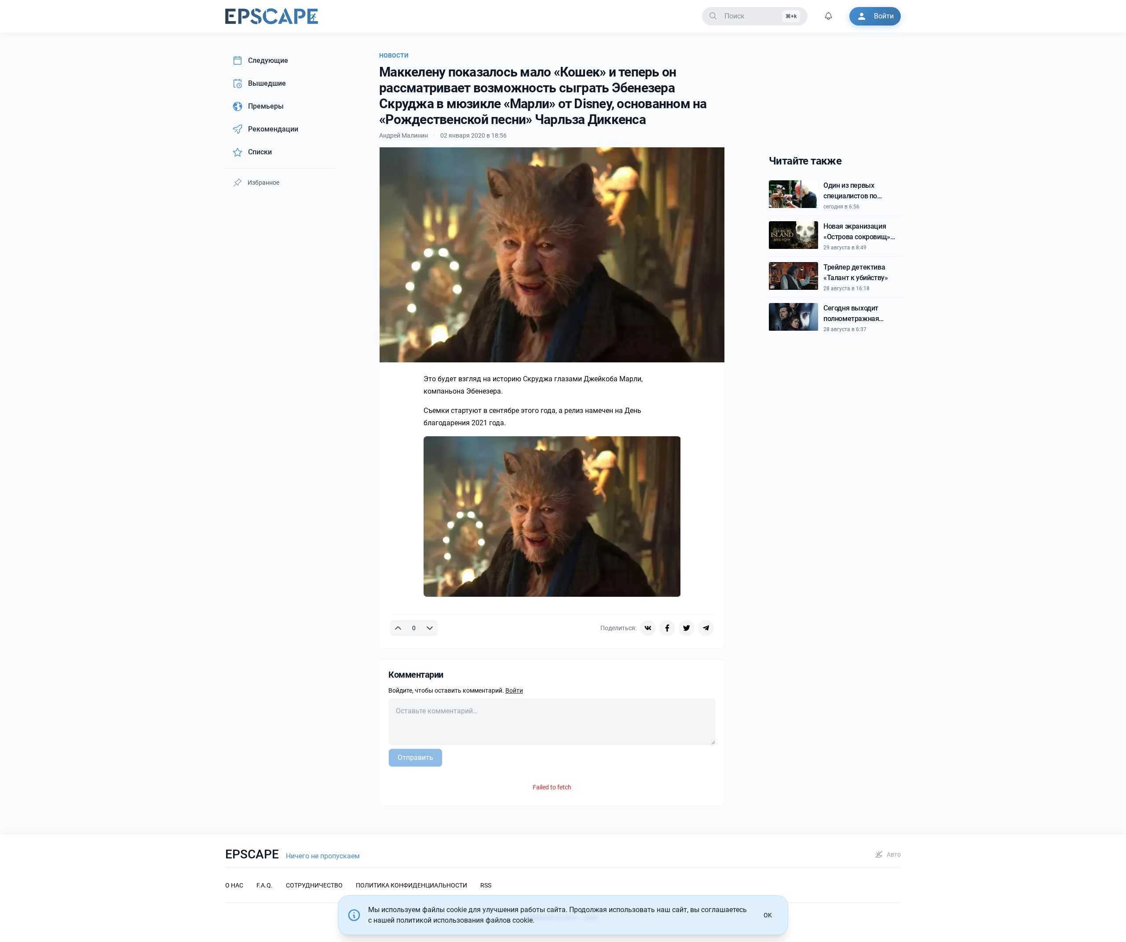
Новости (394, 55)
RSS (485, 885)
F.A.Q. (264, 885)
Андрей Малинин (403, 135)
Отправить (415, 757)
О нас (234, 885)
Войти (514, 690)
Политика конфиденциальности (411, 885)
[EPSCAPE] (271, 16)
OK (768, 915)
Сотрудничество (314, 885)
